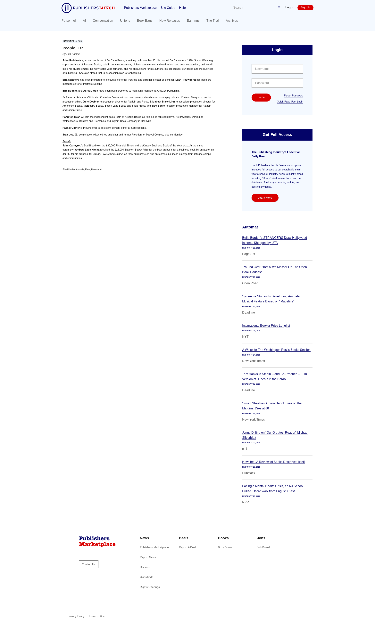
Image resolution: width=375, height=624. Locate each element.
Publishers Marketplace (140, 7)
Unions (125, 20)
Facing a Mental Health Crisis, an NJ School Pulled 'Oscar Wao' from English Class (273, 488)
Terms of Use (96, 616)
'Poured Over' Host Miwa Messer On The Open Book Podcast (274, 269)
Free (87, 169)
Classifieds (146, 577)
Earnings (193, 20)
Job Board (263, 547)
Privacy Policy (76, 616)
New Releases (169, 20)
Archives (232, 20)
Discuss (144, 567)
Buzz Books (225, 547)
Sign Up (305, 7)
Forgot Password (293, 95)
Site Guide (168, 7)
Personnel (69, 20)
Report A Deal (187, 547)
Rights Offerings (150, 586)
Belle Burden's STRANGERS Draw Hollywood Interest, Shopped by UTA (274, 240)
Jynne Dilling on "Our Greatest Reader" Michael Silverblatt (275, 435)
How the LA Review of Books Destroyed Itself (273, 462)
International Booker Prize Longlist (266, 325)
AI (84, 20)
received (105, 149)
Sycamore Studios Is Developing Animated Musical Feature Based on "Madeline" (271, 299)
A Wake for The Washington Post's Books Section (276, 349)
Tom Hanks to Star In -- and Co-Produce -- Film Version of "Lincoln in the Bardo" (274, 376)
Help (182, 7)
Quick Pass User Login (290, 101)
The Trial (212, 20)
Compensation (103, 20)
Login (289, 7)
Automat (250, 227)
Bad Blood (90, 145)
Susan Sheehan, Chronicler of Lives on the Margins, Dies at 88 (272, 406)
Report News (148, 557)
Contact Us (89, 564)
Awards (80, 169)
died (167, 134)
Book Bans (144, 20)
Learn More (265, 197)
